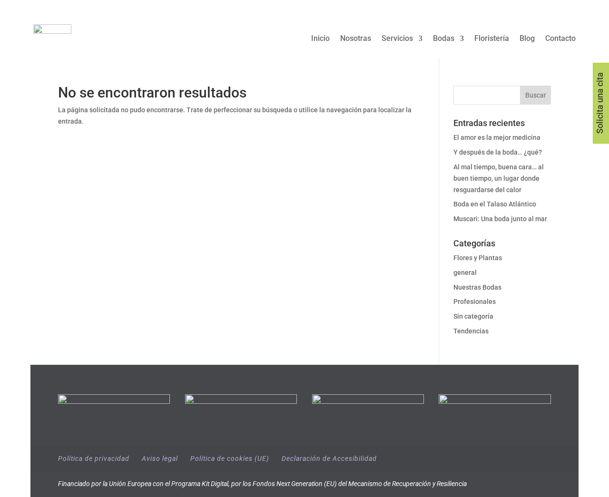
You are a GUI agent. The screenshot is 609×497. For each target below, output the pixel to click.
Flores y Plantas (477, 258)
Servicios (397, 39)
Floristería (491, 39)
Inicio (320, 39)
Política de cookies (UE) (229, 458)
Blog (527, 39)
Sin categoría (473, 316)
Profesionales (474, 301)
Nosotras (355, 39)
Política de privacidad (93, 458)
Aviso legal (160, 458)
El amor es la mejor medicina (497, 137)
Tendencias (471, 331)
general (465, 272)
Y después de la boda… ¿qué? (497, 152)
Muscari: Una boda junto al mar (500, 219)
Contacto (560, 39)
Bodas (443, 39)
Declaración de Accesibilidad (329, 458)
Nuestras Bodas (477, 287)
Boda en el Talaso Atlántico (494, 204)
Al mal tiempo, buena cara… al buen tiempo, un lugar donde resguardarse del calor (498, 178)
